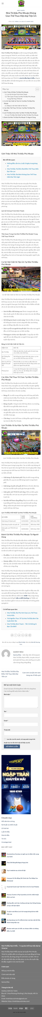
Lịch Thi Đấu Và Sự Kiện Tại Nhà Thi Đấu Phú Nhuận (20, 113)
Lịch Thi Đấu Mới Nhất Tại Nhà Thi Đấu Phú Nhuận (22, 115)
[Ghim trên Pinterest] (26, 635)
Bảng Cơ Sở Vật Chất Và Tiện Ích (17, 105)
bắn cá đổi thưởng (22, 598)
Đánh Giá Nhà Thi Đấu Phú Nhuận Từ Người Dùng (20, 117)
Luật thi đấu (5, 832)
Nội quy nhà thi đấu (8, 970)
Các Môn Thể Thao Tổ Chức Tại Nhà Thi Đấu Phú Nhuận (19, 109)
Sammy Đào (29, 21)
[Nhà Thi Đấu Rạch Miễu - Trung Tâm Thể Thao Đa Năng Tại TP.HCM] (21, 3)
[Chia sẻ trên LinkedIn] (29, 635)
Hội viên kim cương (8, 821)
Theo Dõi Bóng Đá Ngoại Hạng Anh (17, 862)
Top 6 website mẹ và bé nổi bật (16, 870)
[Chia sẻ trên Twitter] (19, 635)
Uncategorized (6, 842)
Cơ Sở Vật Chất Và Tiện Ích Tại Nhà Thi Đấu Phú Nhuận (19, 102)
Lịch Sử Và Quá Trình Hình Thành (17, 94)
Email (6, 720)
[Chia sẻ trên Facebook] (15, 635)
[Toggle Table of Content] (36, 89)
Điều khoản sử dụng (8, 978)
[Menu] (2, 3)
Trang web (7, 730)
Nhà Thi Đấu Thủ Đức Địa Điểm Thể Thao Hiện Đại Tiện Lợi (10, 673)
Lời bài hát (5, 828)
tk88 (25, 595)
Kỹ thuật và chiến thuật (9, 825)
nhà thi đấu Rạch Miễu (27, 78)
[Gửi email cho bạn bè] (22, 635)
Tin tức (3, 839)
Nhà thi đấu (21, 10)
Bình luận (7, 694)
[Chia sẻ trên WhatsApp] (12, 635)
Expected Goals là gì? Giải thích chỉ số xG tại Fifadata (23, 887)
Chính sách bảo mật (8, 974)
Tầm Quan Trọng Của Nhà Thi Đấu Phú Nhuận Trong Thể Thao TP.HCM (21, 98)
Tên (5, 711)
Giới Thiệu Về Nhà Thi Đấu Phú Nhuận (16, 92)
